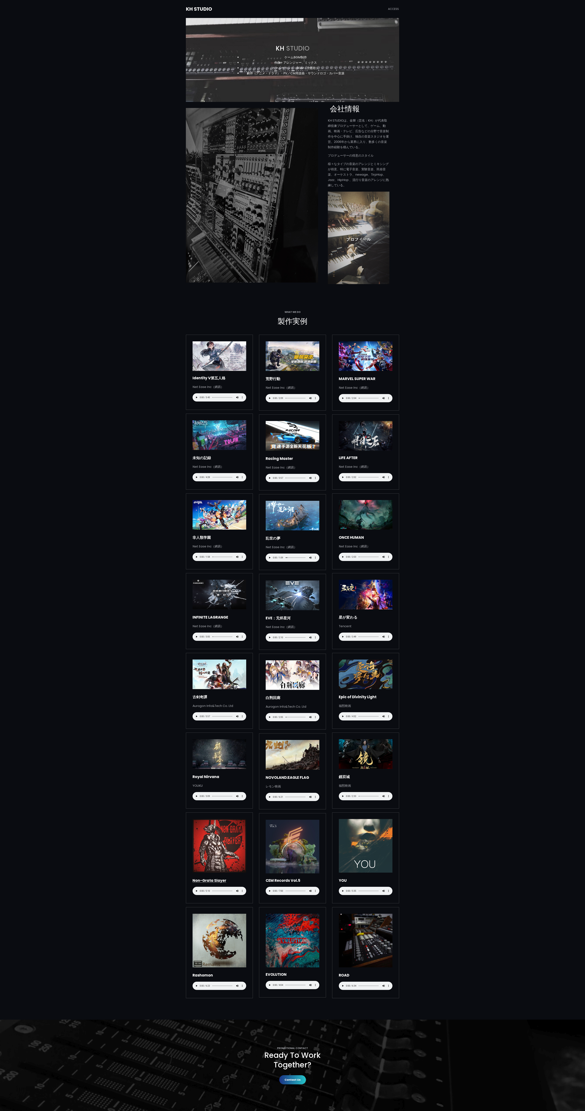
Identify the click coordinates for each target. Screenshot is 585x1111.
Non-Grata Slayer (209, 880)
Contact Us (293, 1080)
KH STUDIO (199, 8)
